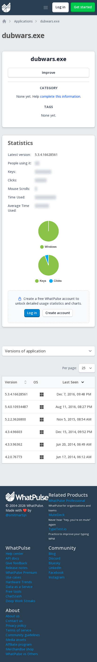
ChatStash (14, 596)
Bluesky (54, 563)
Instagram (56, 577)
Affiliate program (19, 644)
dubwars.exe (50, 21)
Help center (14, 553)
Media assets (16, 639)
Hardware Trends (19, 582)
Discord (54, 558)
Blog (52, 553)
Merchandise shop (20, 649)
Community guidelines (23, 635)
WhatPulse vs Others (22, 654)
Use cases (13, 577)
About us (13, 616)
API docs (12, 558)
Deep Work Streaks (20, 601)
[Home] (4, 21)
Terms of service (18, 630)
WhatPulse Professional (66, 500)
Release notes (17, 568)
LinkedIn (54, 568)
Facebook (56, 572)
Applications (23, 21)
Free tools (13, 591)
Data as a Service (19, 586)
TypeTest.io (57, 529)
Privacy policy (16, 625)
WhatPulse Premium (21, 572)
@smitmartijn (16, 515)
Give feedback (16, 563)
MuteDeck (56, 515)
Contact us (14, 620)
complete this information (60, 96)
